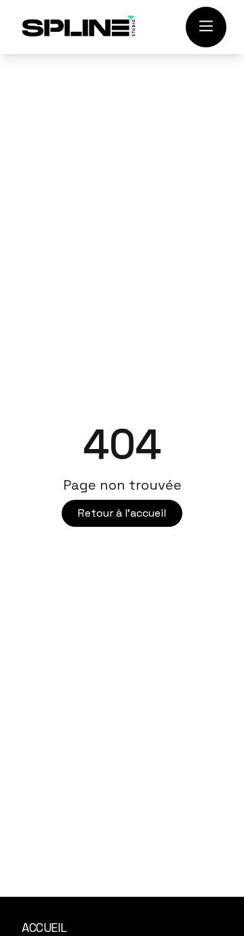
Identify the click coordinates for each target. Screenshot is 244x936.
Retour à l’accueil (122, 513)
